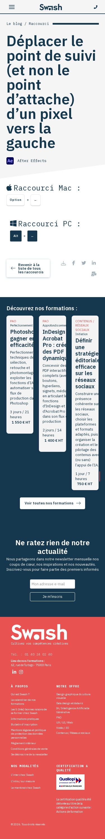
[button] (11, 7)
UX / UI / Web (64, 722)
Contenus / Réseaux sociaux (73, 733)
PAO (58, 717)
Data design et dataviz (69, 703)
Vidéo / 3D (62, 728)
